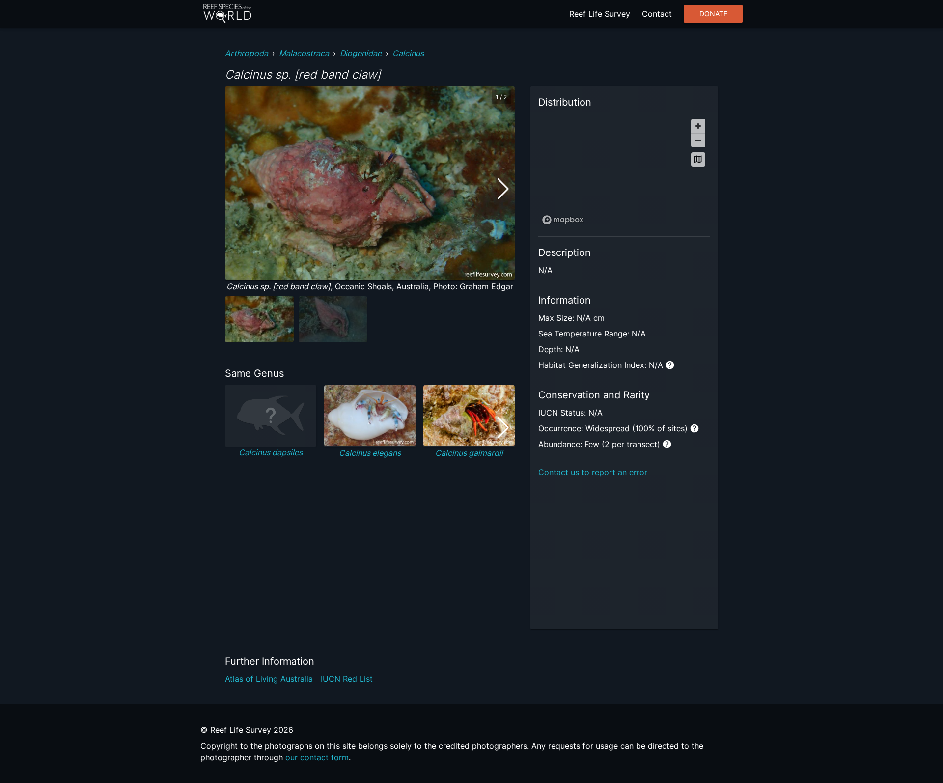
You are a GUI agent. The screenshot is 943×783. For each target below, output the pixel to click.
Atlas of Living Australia (269, 679)
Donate (713, 14)
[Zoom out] (698, 140)
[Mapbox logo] (562, 219)
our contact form (317, 757)
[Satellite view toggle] (698, 159)
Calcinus (408, 53)
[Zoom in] (698, 126)
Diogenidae (361, 53)
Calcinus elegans (370, 453)
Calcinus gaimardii (469, 453)
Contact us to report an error (592, 472)
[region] (624, 171)
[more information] (670, 365)
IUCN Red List (347, 679)
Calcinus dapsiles (271, 452)
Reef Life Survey (599, 14)
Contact (657, 14)
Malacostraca (304, 53)
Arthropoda (246, 53)
